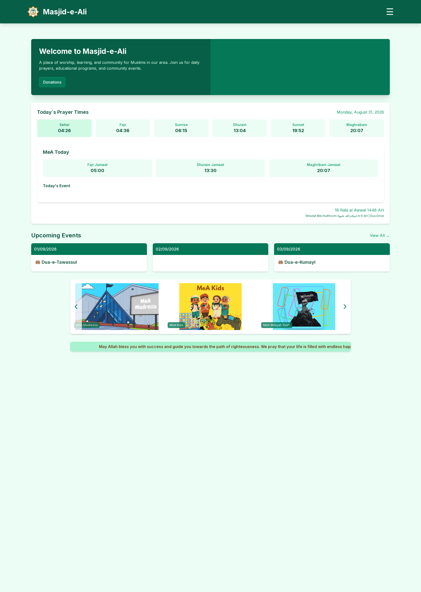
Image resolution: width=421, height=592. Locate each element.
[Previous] (76, 306)
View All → (380, 235)
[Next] (345, 306)
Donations (52, 82)
